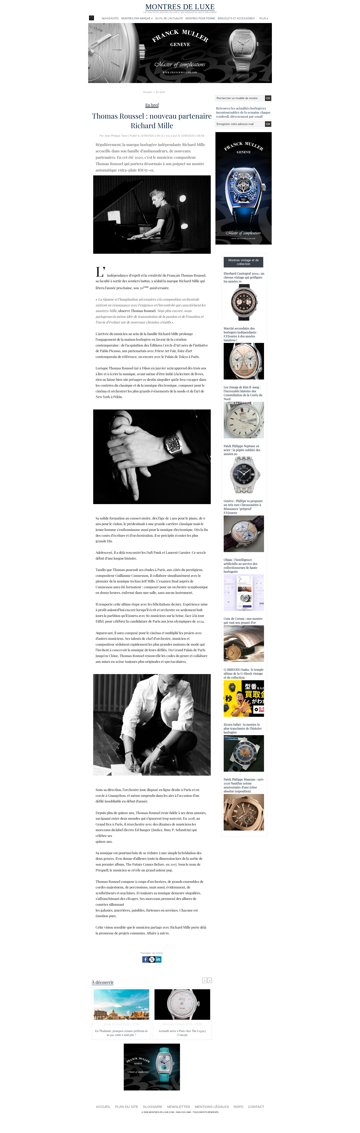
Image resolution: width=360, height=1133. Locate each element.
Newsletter (179, 1107)
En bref (160, 92)
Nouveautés (110, 18)
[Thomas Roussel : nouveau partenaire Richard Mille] (152, 410)
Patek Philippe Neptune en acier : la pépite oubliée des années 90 (242, 450)
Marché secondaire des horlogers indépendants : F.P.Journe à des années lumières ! (240, 334)
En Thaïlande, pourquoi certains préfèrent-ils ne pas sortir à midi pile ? (121, 1033)
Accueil (147, 92)
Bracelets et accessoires (236, 18)
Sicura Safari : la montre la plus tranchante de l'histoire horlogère (243, 728)
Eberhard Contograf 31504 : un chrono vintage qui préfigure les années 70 (244, 277)
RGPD (239, 1107)
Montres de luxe (180, 7)
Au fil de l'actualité (169, 18)
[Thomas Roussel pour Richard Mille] (152, 176)
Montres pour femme (200, 18)
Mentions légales (212, 1107)
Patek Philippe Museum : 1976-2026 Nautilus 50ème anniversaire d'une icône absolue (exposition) (244, 785)
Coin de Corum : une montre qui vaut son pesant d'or (243, 620)
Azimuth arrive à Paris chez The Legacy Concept (182, 1033)
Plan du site (127, 1107)
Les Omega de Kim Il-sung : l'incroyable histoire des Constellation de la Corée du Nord (243, 393)
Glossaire (153, 1107)
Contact (256, 1107)
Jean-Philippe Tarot (115, 135)
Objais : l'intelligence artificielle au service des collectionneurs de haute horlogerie (240, 565)
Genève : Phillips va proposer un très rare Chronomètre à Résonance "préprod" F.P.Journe (243, 507)
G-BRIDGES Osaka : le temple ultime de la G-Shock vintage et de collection (244, 673)
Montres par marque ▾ (137, 18)
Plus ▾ (264, 18)
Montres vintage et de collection (243, 262)
